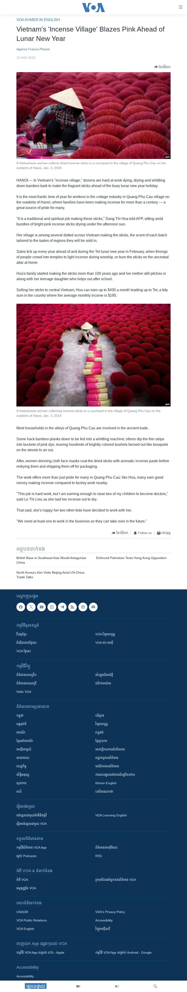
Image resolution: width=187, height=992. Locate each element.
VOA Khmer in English (38, 20)
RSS (98, 856)
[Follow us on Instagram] (51, 607)
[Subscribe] (93, 607)
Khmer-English (106, 783)
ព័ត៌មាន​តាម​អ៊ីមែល (106, 848)
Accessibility (104, 920)
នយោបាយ (22, 758)
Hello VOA (23, 692)
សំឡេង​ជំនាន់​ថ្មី (104, 675)
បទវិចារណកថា (104, 792)
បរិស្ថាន (99, 716)
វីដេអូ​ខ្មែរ (21, 634)
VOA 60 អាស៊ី (104, 643)
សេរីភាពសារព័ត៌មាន (107, 766)
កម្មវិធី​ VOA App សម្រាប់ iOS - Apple (40, 953)
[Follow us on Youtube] (41, 607)
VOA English (25, 929)
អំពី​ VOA (22, 880)
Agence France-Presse (33, 49)
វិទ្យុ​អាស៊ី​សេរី (102, 929)
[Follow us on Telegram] (62, 607)
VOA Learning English (111, 815)
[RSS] (72, 607)
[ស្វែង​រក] (155, 986)
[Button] (162, 67)
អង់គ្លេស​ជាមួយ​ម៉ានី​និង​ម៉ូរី (31, 815)
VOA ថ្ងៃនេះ (23, 651)
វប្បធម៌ (99, 732)
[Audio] (117, 986)
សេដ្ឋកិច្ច (21, 766)
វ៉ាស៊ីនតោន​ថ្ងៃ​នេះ (26, 643)
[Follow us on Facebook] (20, 607)
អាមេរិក (20, 732)
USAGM (22, 912)
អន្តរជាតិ (21, 724)
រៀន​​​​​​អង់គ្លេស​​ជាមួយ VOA (31, 824)
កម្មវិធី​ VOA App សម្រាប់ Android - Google (123, 953)
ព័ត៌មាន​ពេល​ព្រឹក (26, 675)
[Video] (78, 986)
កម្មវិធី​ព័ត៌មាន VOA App (31, 848)
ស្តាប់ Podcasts (26, 856)
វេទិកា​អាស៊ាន (103, 683)
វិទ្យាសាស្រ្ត (101, 724)
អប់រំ (18, 792)
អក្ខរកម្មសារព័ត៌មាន (106, 758)
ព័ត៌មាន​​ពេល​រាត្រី (26, 683)
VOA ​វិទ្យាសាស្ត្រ (105, 634)
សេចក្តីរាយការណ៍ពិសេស (110, 749)
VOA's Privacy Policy (110, 912)
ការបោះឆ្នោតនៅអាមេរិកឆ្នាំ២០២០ (115, 775)
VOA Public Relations (31, 920)
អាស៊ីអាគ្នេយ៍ (23, 749)
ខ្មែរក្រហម (101, 741)
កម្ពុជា (19, 716)
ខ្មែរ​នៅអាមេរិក (24, 741)
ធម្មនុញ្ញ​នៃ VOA (26, 888)
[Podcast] (82, 607)
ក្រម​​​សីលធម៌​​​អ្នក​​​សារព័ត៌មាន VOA (115, 880)
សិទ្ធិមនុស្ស (22, 775)
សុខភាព (21, 783)
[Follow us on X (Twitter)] (31, 607)
